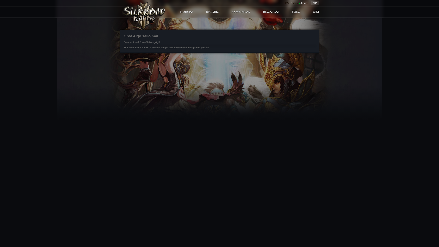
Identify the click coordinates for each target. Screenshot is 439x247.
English (294, 3)
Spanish (304, 3)
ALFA (315, 3)
